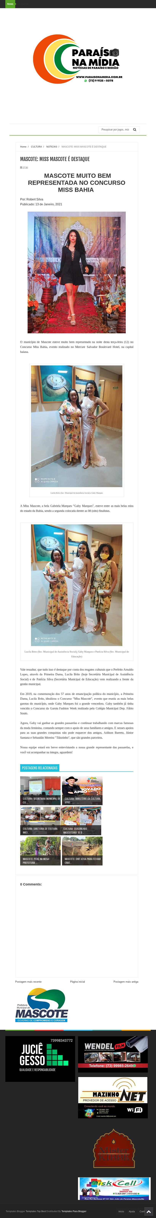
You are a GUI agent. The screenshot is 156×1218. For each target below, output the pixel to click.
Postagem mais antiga (126, 981)
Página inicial (77, 981)
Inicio (121, 1211)
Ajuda (132, 1211)
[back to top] (148, 1211)
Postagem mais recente (28, 981)
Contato (144, 1211)
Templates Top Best (36, 1211)
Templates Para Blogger (73, 1211)
